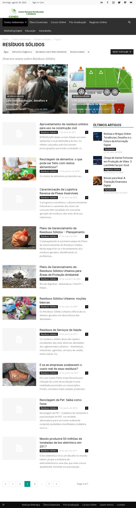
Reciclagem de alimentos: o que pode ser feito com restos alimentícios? (61, 163)
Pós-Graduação (77, 22)
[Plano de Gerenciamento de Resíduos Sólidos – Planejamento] (19, 237)
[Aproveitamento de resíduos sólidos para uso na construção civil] (19, 133)
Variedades (45, 30)
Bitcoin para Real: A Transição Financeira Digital (115, 182)
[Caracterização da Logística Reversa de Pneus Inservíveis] (19, 199)
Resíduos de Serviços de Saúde (60, 330)
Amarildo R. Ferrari (16, 109)
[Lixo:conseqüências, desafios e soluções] (35, 92)
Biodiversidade (77, 51)
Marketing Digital (13, 30)
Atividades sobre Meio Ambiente (51, 51)
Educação (30, 30)
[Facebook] (107, 2)
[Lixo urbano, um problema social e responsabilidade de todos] (101, 92)
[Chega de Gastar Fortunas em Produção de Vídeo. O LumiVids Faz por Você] (97, 160)
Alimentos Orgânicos (22, 51)
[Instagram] (113, 2)
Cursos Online (58, 22)
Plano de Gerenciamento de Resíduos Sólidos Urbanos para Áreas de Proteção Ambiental (60, 270)
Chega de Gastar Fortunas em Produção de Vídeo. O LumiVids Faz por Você (118, 161)
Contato (121, 504)
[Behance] (101, 2)
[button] (129, 22)
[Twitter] (119, 2)
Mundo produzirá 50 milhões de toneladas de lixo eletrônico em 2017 (61, 442)
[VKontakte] (131, 2)
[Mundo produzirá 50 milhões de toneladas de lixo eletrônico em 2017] (19, 448)
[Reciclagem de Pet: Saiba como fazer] (19, 409)
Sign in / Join (38, 2)
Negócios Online (98, 22)
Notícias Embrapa (31, 504)
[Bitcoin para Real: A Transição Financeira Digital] (97, 180)
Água (6, 51)
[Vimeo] (125, 2)
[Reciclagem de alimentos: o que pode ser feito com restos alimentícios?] (19, 168)
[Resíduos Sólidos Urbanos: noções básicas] (19, 308)
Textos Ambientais (14, 22)
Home (5, 39)
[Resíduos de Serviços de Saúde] (19, 339)
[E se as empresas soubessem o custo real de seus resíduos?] (19, 374)
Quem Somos (107, 504)
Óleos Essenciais (38, 22)
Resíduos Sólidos (42, 39)
